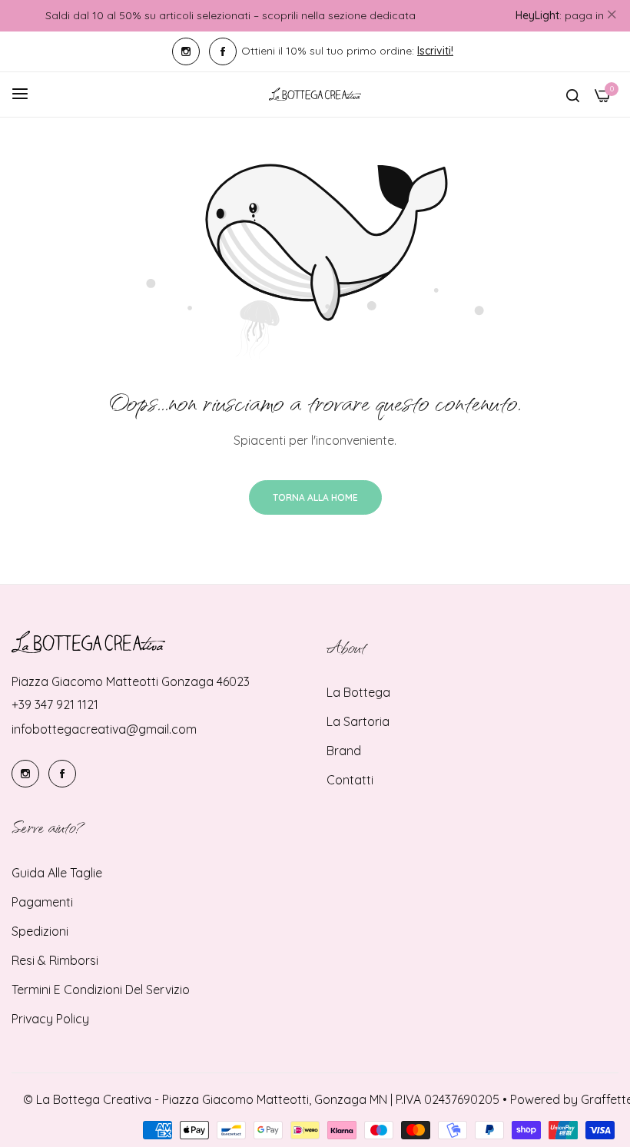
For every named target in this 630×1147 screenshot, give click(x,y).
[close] (611, 16)
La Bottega (358, 692)
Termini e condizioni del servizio (101, 989)
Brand (344, 750)
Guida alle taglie (57, 872)
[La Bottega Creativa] (315, 94)
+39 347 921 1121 (55, 704)
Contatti (350, 779)
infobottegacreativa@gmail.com (104, 729)
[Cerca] (572, 94)
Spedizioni (40, 931)
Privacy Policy (50, 1018)
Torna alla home (315, 497)
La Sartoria (358, 721)
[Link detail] (186, 51)
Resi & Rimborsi (55, 960)
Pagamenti (42, 902)
